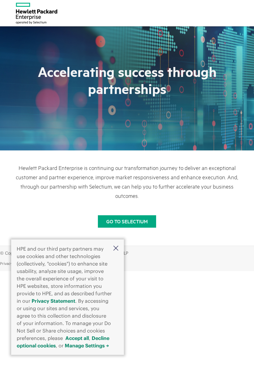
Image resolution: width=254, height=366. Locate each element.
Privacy (6, 263)
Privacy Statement (53, 301)
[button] (115, 248)
